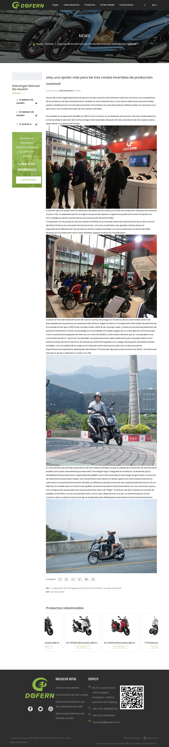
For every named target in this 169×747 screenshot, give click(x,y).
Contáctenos (126, 4)
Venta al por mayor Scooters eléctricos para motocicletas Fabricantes (131, 743)
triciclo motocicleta (67, 687)
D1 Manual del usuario (25, 101)
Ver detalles (63, 647)
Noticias (50, 43)
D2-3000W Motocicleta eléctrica (102, 642)
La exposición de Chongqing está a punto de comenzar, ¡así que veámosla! (86, 588)
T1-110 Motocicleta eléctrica (139, 642)
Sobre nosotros (71, 4)
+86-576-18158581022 (27, 167)
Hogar (55, 4)
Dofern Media (107, 4)
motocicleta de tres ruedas (72, 694)
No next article (57, 592)
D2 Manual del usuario (25, 114)
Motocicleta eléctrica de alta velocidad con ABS (70, 704)
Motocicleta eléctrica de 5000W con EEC (70, 716)
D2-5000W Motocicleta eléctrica (64, 642)
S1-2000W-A (25, 124)
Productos (90, 4)
